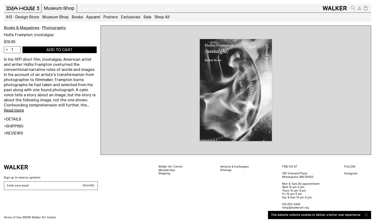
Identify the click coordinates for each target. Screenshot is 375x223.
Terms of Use (13, 217)
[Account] (359, 8)
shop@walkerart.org (295, 207)
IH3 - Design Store (22, 17)
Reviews (14, 133)
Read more (14, 110)
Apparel (93, 17)
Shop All (162, 17)
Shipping (15, 126)
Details (13, 119)
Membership (167, 170)
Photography (54, 28)
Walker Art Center (171, 166)
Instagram (351, 173)
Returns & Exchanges (234, 166)
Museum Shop (55, 17)
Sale (148, 17)
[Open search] (353, 8)
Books (77, 17)
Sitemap (226, 170)
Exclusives (130, 17)
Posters (111, 17)
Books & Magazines (21, 28)
